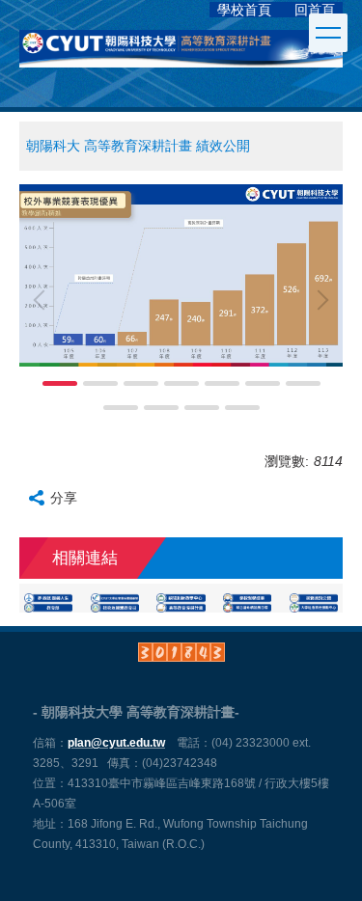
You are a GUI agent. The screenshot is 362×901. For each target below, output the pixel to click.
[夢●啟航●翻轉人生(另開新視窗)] (48, 598)
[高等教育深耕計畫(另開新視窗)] (180, 608)
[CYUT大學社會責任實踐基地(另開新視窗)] (115, 598)
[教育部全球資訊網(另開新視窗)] (48, 608)
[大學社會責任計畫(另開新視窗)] (314, 608)
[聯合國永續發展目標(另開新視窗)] (247, 608)
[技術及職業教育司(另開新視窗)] (115, 608)
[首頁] (213, 9)
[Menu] (328, 33)
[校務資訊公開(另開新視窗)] (314, 598)
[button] (43, 300)
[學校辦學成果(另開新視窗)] (247, 598)
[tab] (60, 383)
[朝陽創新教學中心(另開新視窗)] (180, 598)
